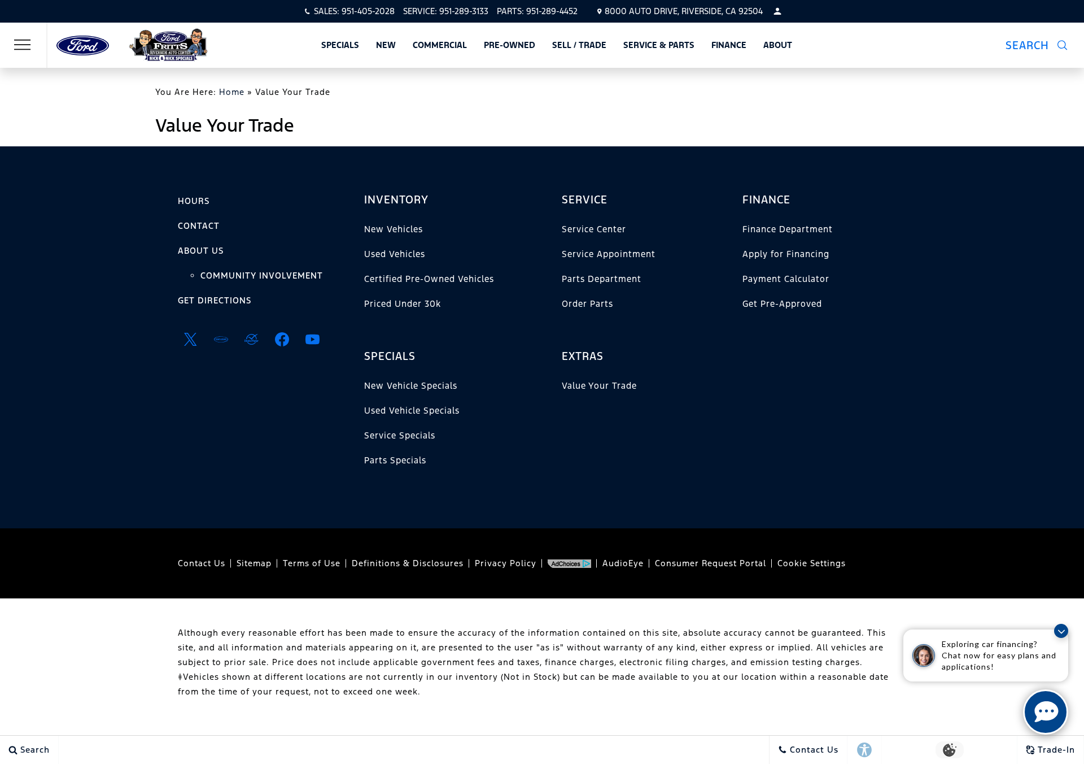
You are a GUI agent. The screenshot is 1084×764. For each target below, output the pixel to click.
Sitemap (254, 563)
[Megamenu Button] (23, 45)
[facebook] (281, 339)
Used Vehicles (394, 254)
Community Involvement (261, 275)
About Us (201, 250)
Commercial (440, 45)
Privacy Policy (505, 563)
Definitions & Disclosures (408, 563)
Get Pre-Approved (782, 303)
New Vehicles (393, 229)
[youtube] (312, 339)
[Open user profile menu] (777, 11)
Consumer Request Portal (710, 563)
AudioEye (623, 563)
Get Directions (214, 300)
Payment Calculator (785, 279)
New (386, 45)
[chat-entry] (1045, 712)
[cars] (220, 339)
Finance (728, 45)
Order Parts (587, 303)
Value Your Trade (599, 385)
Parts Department (601, 279)
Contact (199, 225)
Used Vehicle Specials (412, 410)
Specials (340, 45)
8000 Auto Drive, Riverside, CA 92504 (684, 11)
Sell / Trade (579, 45)
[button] (1036, 45)
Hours (193, 201)
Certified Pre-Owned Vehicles (429, 279)
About (777, 45)
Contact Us (201, 563)
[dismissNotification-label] (1061, 631)
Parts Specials (395, 460)
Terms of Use (311, 563)
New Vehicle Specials (410, 385)
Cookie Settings (811, 563)
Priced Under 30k (402, 303)
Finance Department (787, 229)
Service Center (594, 229)
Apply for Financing (785, 254)
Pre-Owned (509, 45)
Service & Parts (658, 45)
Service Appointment (608, 254)
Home (231, 91)
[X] (190, 339)
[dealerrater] (251, 339)
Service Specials (399, 435)
